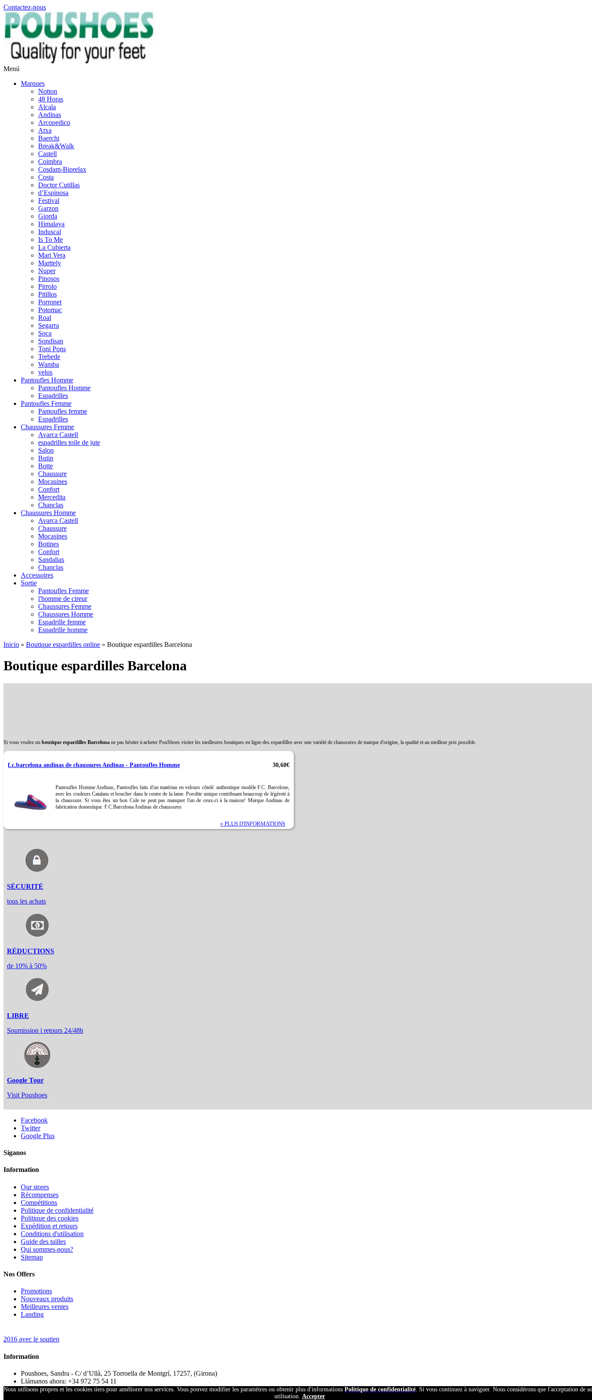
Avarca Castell (58, 434)
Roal (44, 317)
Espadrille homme (63, 629)
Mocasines (52, 481)
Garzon (48, 208)
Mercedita (51, 497)
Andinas (49, 114)
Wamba (48, 364)
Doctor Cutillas (59, 185)
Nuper (46, 270)
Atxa (45, 130)
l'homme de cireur (62, 598)
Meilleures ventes (44, 1306)
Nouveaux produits (47, 1298)
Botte (45, 466)
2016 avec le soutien (31, 1339)
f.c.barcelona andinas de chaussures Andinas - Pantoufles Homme (94, 764)
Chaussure (52, 473)
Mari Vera (51, 255)
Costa (46, 177)
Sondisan (50, 341)
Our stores (35, 1187)
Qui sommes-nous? (47, 1249)
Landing (32, 1314)
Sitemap (32, 1257)
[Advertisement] (161, 702)
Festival (48, 200)
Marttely (49, 263)
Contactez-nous (24, 7)
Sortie (29, 583)
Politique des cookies (49, 1218)
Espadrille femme (62, 622)
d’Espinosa (53, 192)
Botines (48, 544)
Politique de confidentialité (57, 1210)
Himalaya (51, 224)
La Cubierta (54, 247)
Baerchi (48, 138)
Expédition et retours (49, 1226)
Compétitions (39, 1202)
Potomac (50, 309)
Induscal (49, 231)
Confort (48, 489)
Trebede (49, 356)
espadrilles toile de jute (69, 442)
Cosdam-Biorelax (62, 169)
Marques (33, 83)
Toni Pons (52, 348)
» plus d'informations (252, 823)
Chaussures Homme (48, 512)
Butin (45, 458)
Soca (45, 333)
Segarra (48, 325)
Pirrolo (47, 286)
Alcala (47, 107)
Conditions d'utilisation (52, 1233)
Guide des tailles (43, 1241)
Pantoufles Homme (47, 380)
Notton (47, 91)
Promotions (36, 1291)
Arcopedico (54, 122)
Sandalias (51, 559)
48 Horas (50, 99)
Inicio (11, 644)
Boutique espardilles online (63, 644)
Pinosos (48, 278)
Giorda (47, 216)
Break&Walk (56, 146)
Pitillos (47, 294)
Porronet (50, 302)
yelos (45, 372)
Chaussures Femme (47, 427)
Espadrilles (53, 395)
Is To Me (50, 239)
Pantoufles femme (62, 411)
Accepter (313, 1396)
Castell (47, 153)
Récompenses (40, 1194)
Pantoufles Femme (46, 403)
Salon (46, 450)
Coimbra (50, 161)
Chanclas (50, 505)
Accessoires (37, 575)
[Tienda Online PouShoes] (79, 61)
